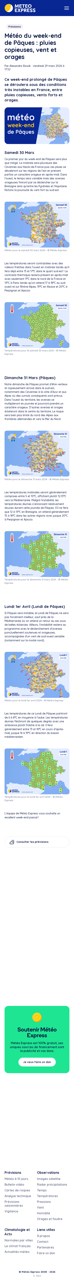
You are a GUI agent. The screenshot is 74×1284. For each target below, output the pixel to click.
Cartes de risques (17, 1190)
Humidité (43, 1213)
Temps (42, 1190)
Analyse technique (18, 1196)
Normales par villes (19, 1240)
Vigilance (11, 1211)
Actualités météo (17, 1252)
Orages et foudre (49, 1219)
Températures (47, 1196)
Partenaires (45, 1247)
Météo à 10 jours (16, 1179)
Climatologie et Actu (17, 1231)
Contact (42, 1242)
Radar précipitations (52, 1184)
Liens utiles (46, 1229)
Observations (48, 1172)
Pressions (44, 1202)
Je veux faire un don (37, 1062)
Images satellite (49, 1179)
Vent (40, 1207)
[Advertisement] (37, 963)
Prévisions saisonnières (14, 1203)
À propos (43, 1236)
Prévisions (14, 26)
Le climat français (18, 1246)
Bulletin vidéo (14, 1184)
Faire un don (46, 1253)
